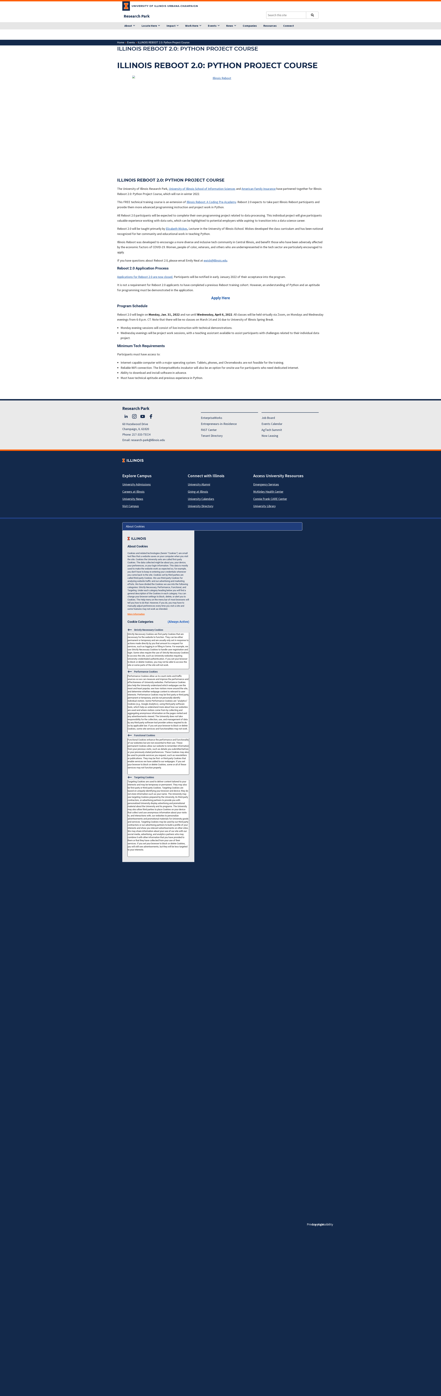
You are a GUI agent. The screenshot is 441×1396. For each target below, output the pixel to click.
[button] (158, 630)
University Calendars (201, 499)
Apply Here (220, 298)
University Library (264, 506)
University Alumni (199, 484)
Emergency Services (266, 484)
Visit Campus (130, 506)
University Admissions (136, 484)
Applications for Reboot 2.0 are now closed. (145, 277)
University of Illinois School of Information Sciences (202, 189)
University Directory (200, 506)
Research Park (137, 16)
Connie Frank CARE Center (270, 499)
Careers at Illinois (133, 492)
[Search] (312, 15)
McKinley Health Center (268, 492)
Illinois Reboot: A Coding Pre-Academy (211, 202)
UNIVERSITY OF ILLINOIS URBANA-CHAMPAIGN (165, 6)
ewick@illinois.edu (215, 260)
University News (132, 499)
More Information (136, 614)
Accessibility (325, 1224)
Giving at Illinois (198, 492)
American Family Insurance (259, 189)
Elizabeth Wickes (176, 229)
